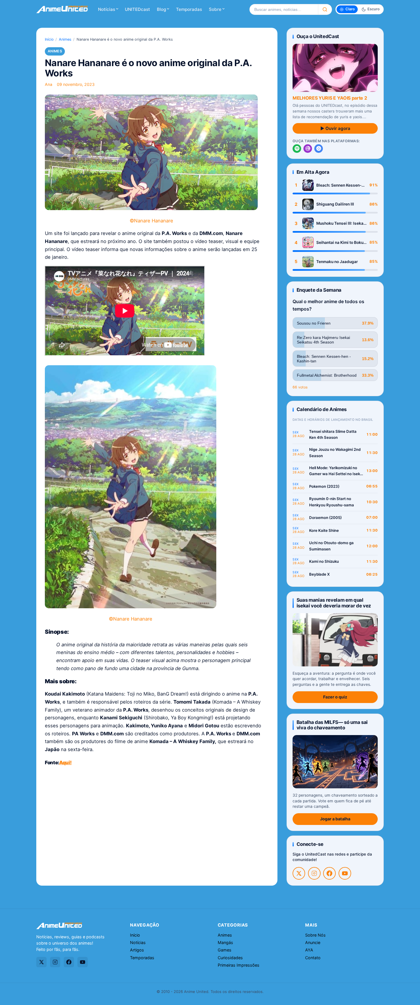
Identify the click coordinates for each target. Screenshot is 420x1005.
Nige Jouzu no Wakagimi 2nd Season (335, 452)
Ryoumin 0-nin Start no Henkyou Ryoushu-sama (331, 501)
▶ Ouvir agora (335, 128)
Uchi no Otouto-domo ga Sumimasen (331, 545)
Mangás (225, 942)
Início (49, 39)
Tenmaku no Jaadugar (337, 261)
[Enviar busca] (325, 9)
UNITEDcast (137, 9)
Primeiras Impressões (238, 965)
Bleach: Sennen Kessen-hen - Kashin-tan (338, 185)
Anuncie (312, 942)
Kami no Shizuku (324, 561)
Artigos (137, 949)
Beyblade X (319, 574)
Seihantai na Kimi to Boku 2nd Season (339, 242)
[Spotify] (297, 148)
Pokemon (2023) (324, 486)
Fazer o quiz (335, 696)
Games (224, 949)
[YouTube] (345, 873)
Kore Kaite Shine (324, 530)
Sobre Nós (315, 935)
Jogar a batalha (335, 818)
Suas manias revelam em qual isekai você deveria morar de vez (334, 602)
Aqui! (65, 762)
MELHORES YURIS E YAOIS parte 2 (330, 98)
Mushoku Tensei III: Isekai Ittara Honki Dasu (340, 223)
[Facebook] (329, 873)
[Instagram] (314, 873)
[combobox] (283, 9)
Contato (313, 957)
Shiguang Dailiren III (335, 204)
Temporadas (189, 9)
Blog (161, 9)
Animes (65, 39)
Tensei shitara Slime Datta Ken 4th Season (333, 434)
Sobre (215, 9)
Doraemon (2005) (325, 517)
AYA (309, 949)
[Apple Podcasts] (307, 148)
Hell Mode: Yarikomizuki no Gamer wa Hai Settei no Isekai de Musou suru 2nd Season (336, 471)
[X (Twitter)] (299, 873)
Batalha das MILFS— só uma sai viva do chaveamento (332, 724)
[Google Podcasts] (318, 148)
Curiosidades (230, 957)
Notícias (106, 9)
